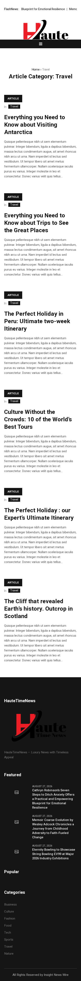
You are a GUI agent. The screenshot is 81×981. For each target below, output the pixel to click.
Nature (9, 953)
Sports (8, 939)
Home (35, 69)
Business (10, 904)
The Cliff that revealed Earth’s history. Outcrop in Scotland (38, 609)
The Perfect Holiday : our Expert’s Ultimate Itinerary (39, 514)
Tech (7, 932)
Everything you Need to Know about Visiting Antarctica (34, 125)
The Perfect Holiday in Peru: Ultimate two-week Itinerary (37, 321)
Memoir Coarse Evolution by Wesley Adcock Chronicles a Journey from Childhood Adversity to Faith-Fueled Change (53, 829)
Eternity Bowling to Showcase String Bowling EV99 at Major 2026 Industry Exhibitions (53, 854)
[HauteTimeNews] (40, 34)
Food (7, 925)
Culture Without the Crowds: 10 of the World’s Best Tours (38, 419)
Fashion (9, 918)
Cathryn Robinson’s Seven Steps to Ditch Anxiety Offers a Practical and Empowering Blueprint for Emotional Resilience (53, 799)
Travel (14, 107)
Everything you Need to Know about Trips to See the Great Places (36, 223)
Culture (9, 911)
